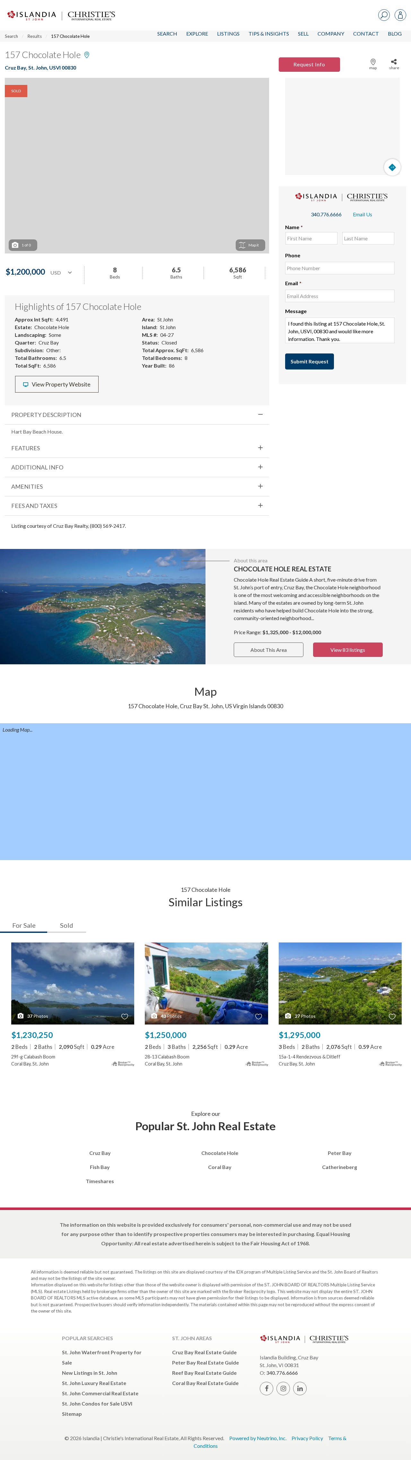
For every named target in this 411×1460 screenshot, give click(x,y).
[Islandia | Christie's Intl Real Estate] (60, 10)
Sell (303, 33)
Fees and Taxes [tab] (34, 505)
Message (296, 311)
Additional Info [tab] (37, 467)
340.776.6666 (326, 214)
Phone (292, 255)
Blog (395, 33)
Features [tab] (25, 448)
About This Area (268, 650)
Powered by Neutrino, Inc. (257, 1438)
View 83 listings (347, 650)
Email (293, 283)
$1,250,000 (166, 1035)
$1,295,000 (299, 1035)
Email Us (362, 214)
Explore (197, 33)
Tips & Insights (269, 33)
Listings (228, 33)
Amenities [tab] (27, 486)
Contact (366, 33)
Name (294, 227)
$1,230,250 (32, 1035)
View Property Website (61, 384)
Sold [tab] (66, 925)
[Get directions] (392, 167)
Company (331, 33)
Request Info (309, 64)
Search (167, 33)
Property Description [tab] (46, 414)
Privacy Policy (307, 1438)
